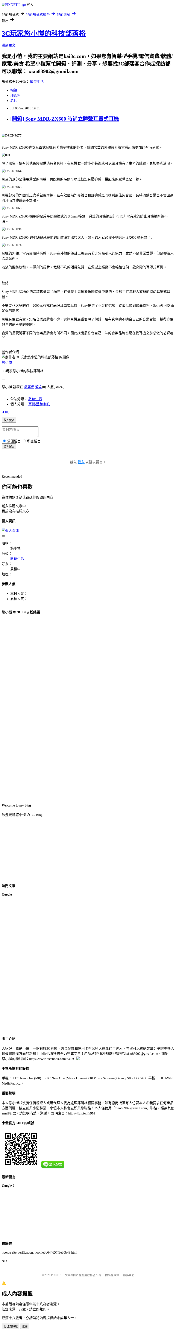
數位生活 (37, 82)
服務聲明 (128, 1275)
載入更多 (9, 420)
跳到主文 (8, 45)
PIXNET (56, 1275)
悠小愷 (7, 362)
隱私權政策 (112, 1275)
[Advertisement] (19, 965)
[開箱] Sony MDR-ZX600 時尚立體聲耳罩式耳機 (64, 119)
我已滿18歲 (10, 1326)
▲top (5, 411)
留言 (38, 387)
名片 (13, 101)
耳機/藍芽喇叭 (39, 404)
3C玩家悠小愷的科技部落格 (44, 33)
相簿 (13, 90)
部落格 (15, 95)
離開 (24, 1326)
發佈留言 (9, 446)
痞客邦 (29, 387)
